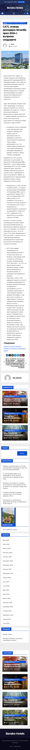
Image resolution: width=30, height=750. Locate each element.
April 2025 (6, 594)
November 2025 (8, 565)
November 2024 (8, 607)
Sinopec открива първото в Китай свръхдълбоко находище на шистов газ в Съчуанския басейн (15, 467)
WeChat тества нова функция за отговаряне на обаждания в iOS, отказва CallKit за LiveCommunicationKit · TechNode (19, 363)
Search (5, 448)
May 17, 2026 (9, 669)
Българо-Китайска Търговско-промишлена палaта (14, 23)
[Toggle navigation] (14, 13)
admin (12, 44)
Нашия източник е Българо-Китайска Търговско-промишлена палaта (15, 348)
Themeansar (15, 742)
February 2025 (7, 602)
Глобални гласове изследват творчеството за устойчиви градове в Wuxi (12, 494)
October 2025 (7, 569)
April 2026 (6, 544)
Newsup (25, 740)
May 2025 (6, 590)
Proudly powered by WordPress (10, 740)
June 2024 (6, 623)
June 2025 (6, 586)
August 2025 (7, 577)
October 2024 (7, 611)
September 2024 (8, 615)
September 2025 (8, 573)
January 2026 (7, 557)
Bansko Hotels (15, 7)
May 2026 (6, 540)
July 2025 (6, 582)
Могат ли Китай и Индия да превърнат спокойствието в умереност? (10, 361)
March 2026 (6, 548)
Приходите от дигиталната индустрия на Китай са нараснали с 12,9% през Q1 (15, 501)
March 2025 (6, 598)
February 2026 (7, 552)
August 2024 (7, 619)
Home (11, 746)
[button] (24, 13)
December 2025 (8, 561)
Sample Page (17, 746)
